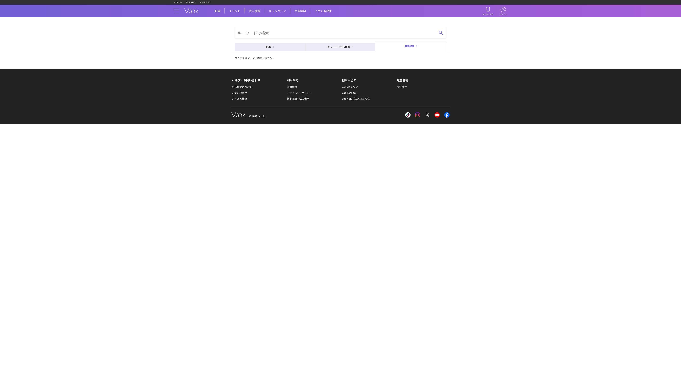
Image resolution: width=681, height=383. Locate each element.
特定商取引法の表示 (298, 98)
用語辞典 (300, 11)
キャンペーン (277, 11)
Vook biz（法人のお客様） (357, 98)
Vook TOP (178, 2)
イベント (234, 11)
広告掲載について (242, 87)
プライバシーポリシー (299, 93)
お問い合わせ (239, 93)
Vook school (191, 2)
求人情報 (254, 11)
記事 (217, 11)
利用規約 (292, 87)
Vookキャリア (205, 2)
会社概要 (402, 87)
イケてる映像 (323, 11)
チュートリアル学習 (340, 47)
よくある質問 (239, 98)
